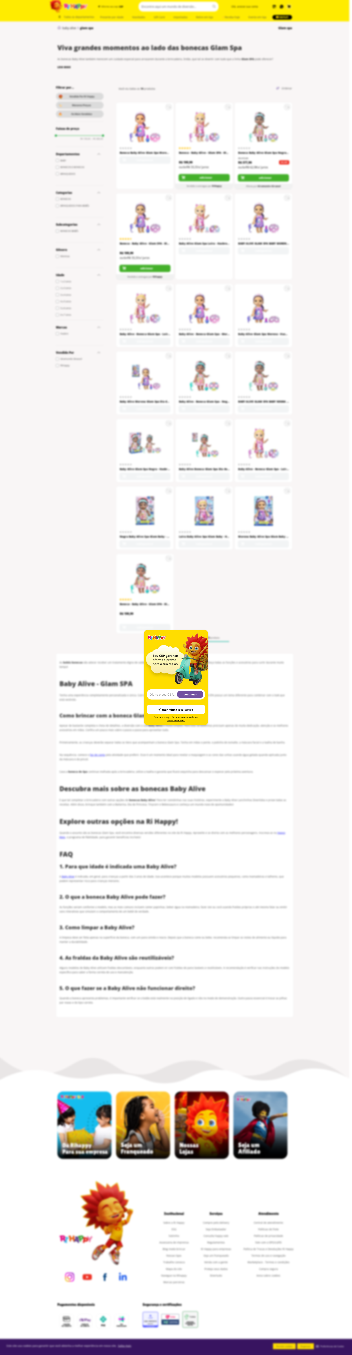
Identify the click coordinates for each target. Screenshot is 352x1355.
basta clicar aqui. (176, 720)
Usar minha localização (177, 709)
